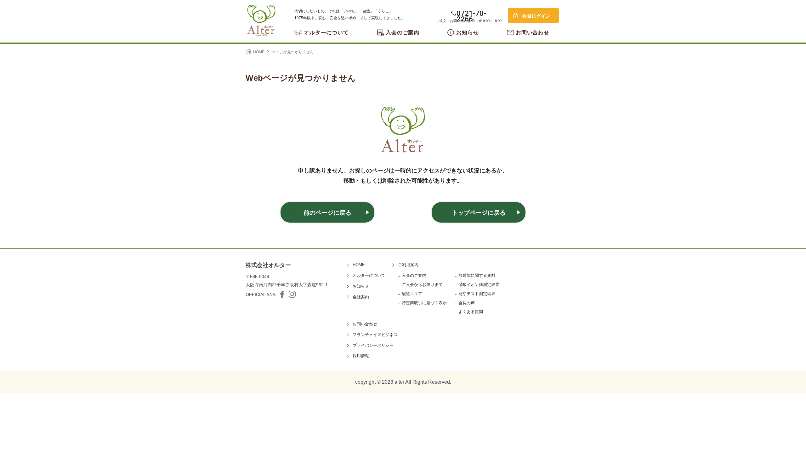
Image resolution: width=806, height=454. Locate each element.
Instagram (292, 294)
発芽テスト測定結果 (476, 293)
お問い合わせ (532, 33)
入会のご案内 (402, 33)
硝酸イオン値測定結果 (478, 284)
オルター (261, 20)
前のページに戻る (327, 212)
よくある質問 (470, 311)
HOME (359, 264)
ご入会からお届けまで (422, 284)
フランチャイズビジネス (375, 334)
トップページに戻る (479, 212)
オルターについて (326, 33)
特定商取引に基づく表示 (424, 302)
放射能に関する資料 (476, 275)
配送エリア (412, 293)
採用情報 (361, 355)
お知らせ (467, 33)
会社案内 (361, 296)
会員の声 (466, 302)
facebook (282, 294)
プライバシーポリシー (373, 345)
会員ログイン (536, 16)
